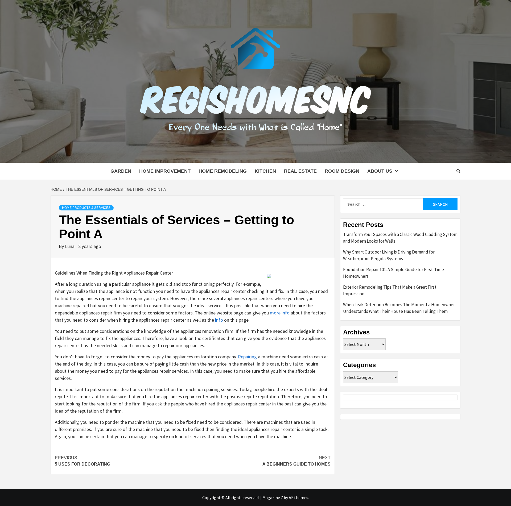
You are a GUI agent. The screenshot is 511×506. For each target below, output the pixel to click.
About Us (379, 171)
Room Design (342, 171)
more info (280, 313)
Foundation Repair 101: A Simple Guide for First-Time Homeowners (393, 273)
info (219, 320)
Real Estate (300, 171)
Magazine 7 (272, 497)
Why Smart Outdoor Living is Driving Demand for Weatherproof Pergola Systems (389, 255)
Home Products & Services (86, 208)
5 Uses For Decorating (82, 460)
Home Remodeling (223, 171)
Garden (120, 171)
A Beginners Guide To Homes (296, 460)
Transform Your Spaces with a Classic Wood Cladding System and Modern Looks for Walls (400, 237)
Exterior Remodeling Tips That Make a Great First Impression (389, 290)
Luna (70, 246)
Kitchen (265, 171)
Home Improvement (165, 171)
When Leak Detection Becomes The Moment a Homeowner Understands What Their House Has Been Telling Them (399, 308)
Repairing (247, 357)
